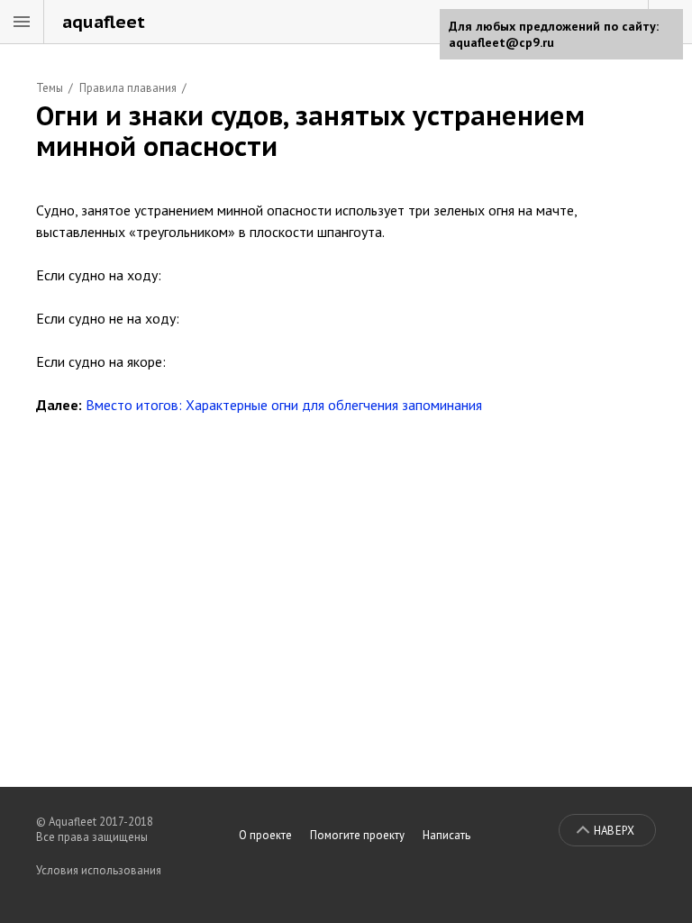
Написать (446, 835)
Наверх (614, 830)
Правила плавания (128, 88)
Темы (49, 88)
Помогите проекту (357, 835)
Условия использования (98, 870)
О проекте (265, 835)
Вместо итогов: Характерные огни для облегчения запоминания (284, 405)
